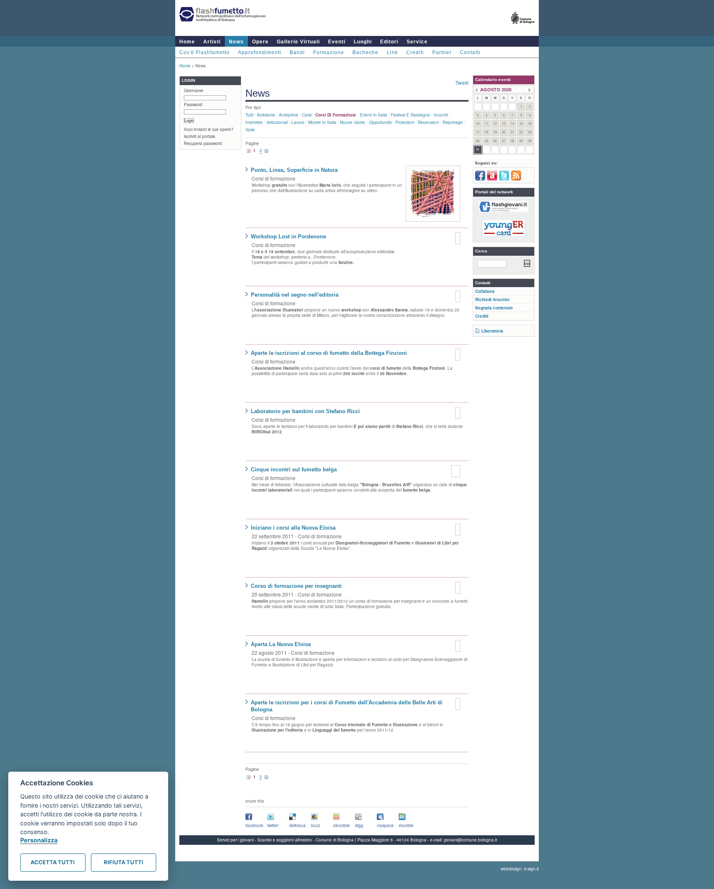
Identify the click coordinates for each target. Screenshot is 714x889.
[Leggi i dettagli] (433, 194)
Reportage (453, 122)
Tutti (249, 115)
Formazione (328, 52)
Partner (442, 52)
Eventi (336, 42)
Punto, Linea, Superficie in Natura (294, 170)
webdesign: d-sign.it (520, 869)
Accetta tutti (53, 862)
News (236, 42)
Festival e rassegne (410, 115)
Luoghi (363, 42)
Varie (250, 130)
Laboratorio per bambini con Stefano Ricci (305, 411)
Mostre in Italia (322, 122)
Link (392, 52)
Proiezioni (404, 122)
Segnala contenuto (494, 308)
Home (187, 42)
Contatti (470, 52)
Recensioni (428, 122)
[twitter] (504, 179)
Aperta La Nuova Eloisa (281, 644)
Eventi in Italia (373, 115)
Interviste (254, 122)
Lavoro (298, 122)
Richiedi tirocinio (492, 299)
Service (417, 42)
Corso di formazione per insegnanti (296, 586)
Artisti (212, 42)
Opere (260, 42)
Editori (389, 42)
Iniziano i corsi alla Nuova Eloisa (293, 528)
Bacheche (365, 52)
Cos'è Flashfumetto (204, 52)
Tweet (462, 82)
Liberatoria (492, 331)
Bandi (297, 52)
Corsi (307, 115)
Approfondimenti (259, 52)
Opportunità (380, 122)
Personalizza (38, 840)
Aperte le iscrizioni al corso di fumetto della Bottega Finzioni (329, 353)
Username (193, 90)
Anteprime (288, 115)
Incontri (441, 115)
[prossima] (266, 151)
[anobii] (492, 179)
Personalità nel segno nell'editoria (294, 295)
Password (193, 104)
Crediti (415, 52)
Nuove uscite (352, 122)
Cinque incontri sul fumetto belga (294, 469)
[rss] (516, 179)
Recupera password (203, 143)
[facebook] (480, 179)
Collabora (485, 291)
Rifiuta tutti (123, 862)
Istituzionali (277, 122)
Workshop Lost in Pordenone (288, 236)
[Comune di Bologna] (523, 27)
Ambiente (266, 115)
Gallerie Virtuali (298, 42)
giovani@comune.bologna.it (470, 840)
